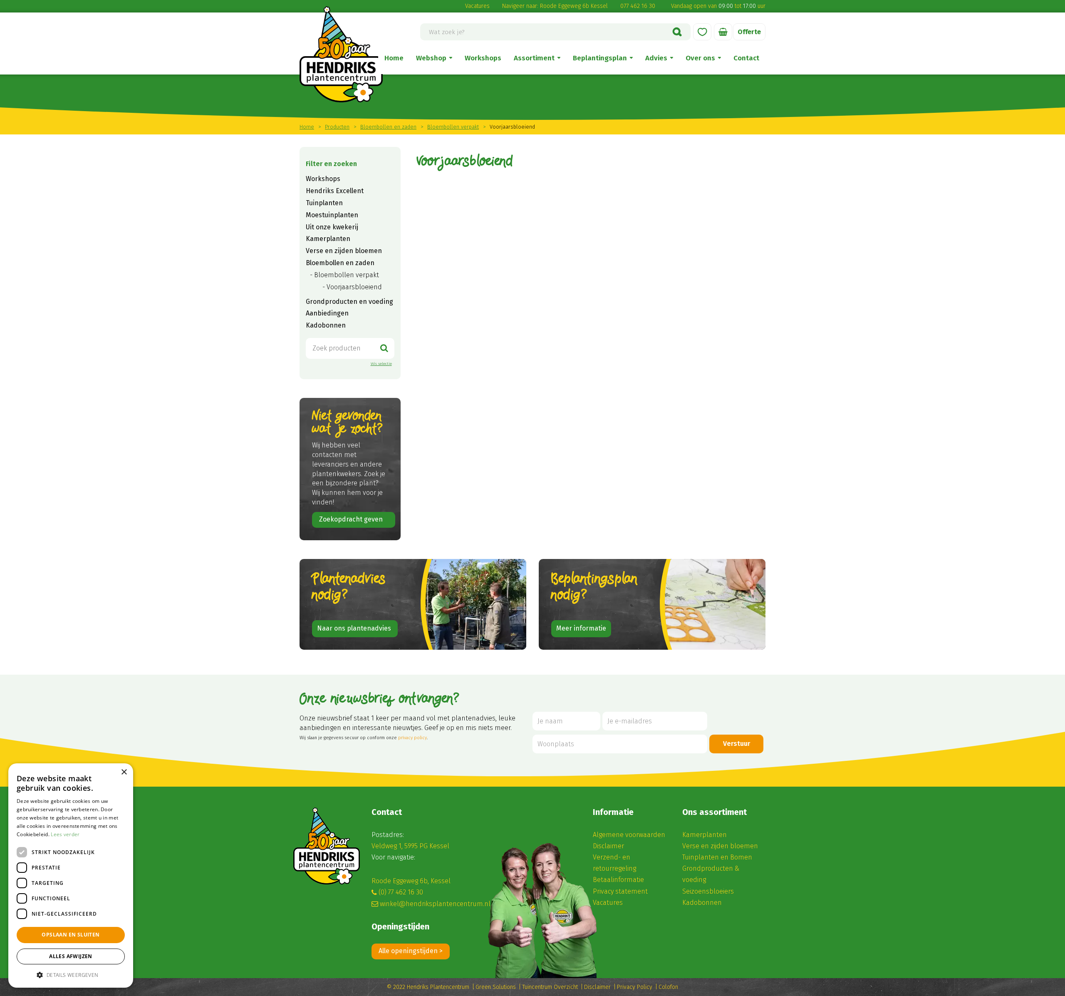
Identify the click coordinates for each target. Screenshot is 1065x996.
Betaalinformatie (618, 880)
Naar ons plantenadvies (355, 628)
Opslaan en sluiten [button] (70, 934)
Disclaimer (608, 846)
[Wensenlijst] (702, 31)
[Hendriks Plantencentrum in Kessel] (341, 54)
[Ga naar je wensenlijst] (702, 31)
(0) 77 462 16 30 (401, 892)
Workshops (323, 179)
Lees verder (65, 834)
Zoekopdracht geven (351, 519)
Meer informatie (581, 628)
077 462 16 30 (637, 6)
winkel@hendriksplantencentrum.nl (435, 904)
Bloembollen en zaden (340, 263)
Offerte (749, 32)
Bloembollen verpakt (346, 275)
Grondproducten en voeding (349, 302)
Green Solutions (496, 987)
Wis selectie (381, 363)
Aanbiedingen (327, 313)
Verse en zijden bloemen (344, 251)
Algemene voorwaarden (629, 835)
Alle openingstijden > (411, 951)
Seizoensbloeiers (708, 891)
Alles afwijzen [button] (70, 956)
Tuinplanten (324, 203)
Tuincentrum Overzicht (550, 987)
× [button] (124, 772)
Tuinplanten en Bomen (717, 857)
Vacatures (477, 6)
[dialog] (70, 875)
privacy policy (412, 737)
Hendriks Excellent (335, 191)
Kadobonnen (326, 325)
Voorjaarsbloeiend (354, 287)
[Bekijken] (723, 31)
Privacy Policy (634, 987)
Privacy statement (620, 891)
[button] (71, 974)
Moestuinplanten (332, 215)
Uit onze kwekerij (332, 227)
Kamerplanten (328, 239)
